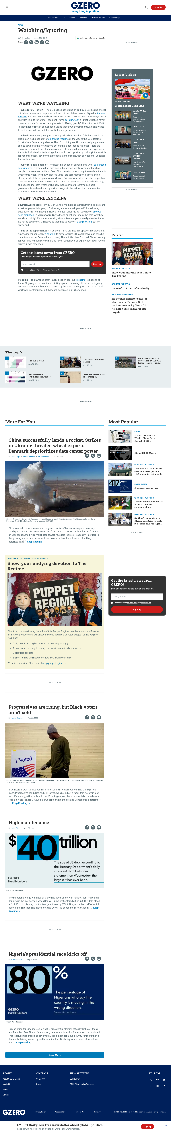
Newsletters (53, 18)
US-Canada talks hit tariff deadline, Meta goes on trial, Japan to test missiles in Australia (148, 472)
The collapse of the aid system (139, 177)
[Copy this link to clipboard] (42, 42)
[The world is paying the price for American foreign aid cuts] (123, 115)
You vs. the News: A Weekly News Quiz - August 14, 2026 (145, 438)
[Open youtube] (157, 1079)
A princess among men (146, 487)
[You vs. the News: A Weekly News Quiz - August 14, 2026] (120, 436)
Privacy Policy (42, 270)
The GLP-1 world (36, 360)
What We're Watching (122, 295)
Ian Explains (139, 173)
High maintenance (29, 822)
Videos (72, 18)
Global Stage (114, 18)
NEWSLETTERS (79, 1073)
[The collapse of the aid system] (123, 175)
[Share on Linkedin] (36, 42)
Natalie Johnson (29, 457)
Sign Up (147, 1126)
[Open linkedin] (164, 1079)
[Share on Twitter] (31, 42)
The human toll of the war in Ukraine (140, 147)
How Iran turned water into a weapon (94, 375)
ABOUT (7, 1073)
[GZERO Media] (85, 7)
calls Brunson (72, 119)
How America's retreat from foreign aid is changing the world (139, 166)
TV (63, 18)
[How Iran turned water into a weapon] (70, 377)
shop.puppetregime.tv (54, 663)
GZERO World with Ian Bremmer (139, 156)
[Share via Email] (47, 42)
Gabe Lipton (25, 38)
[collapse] (166, 1125)
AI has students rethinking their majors (39, 375)
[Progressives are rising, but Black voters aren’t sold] (54, 750)
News (20, 25)
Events (5, 1089)
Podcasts (83, 18)
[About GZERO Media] (120, 452)
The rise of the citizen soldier (93, 360)
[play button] (132, 89)
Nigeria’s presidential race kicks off (48, 954)
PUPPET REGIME (98, 18)
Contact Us (41, 1079)
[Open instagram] (157, 1086)
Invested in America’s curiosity (131, 288)
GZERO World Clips (139, 112)
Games (137, 432)
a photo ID (50, 234)
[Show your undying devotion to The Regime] (132, 253)
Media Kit (6, 1084)
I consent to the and (42, 270)
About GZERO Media (145, 453)
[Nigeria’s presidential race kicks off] (54, 991)
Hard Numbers (140, 484)
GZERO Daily (75, 1079)
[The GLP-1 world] (15, 362)
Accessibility (60, 1112)
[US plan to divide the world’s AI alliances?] (123, 130)
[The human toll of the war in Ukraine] (123, 143)
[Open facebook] (151, 1086)
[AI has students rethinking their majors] (15, 377)
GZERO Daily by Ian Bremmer (82, 1084)
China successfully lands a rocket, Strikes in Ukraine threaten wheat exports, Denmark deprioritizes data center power (55, 445)
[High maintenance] (54, 860)
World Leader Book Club (129, 105)
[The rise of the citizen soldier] (70, 362)
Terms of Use (56, 270)
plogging (81, 279)
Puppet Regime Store (39, 558)
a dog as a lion (84, 221)
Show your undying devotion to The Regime (47, 566)
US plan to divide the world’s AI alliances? (139, 132)
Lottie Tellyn (15, 457)
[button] (158, 7)
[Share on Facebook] (26, 42)
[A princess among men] (120, 485)
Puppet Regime (122, 102)
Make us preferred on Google (92, 38)
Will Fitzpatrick (43, 457)
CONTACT (42, 1073)
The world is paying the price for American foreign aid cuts (139, 120)
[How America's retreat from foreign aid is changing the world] (123, 159)
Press (38, 1084)
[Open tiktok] (164, 1086)
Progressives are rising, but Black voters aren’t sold (53, 709)
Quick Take (138, 127)
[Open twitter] (151, 1079)
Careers (6, 1095)
